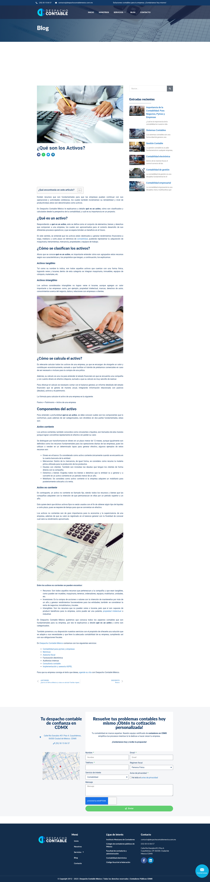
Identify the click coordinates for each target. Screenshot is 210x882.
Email (132, 753)
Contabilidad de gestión (157, 169)
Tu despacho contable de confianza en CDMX (61, 723)
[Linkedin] (151, 860)
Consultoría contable (52, 663)
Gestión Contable (154, 143)
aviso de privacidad (149, 777)
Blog (132, 12)
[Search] (170, 88)
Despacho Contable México (51, 643)
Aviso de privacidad (138, 773)
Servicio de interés (93, 772)
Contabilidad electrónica (158, 156)
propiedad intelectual (112, 611)
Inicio (91, 12)
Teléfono (89, 762)
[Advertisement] (105, 60)
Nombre (89, 753)
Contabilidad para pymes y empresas (59, 649)
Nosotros (104, 12)
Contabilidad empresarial (158, 183)
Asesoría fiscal (49, 655)
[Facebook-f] (144, 860)
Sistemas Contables (156, 130)
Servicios (118, 12)
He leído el (145, 777)
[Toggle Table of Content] (78, 190)
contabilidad (82, 239)
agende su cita (85, 672)
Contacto (145, 12)
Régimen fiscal (136, 763)
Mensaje (89, 782)
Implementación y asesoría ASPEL (57, 666)
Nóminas (47, 652)
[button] (38, 154)
